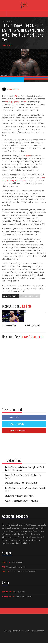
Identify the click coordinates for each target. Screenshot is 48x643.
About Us (6, 562)
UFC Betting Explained (32, 325)
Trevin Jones (26, 296)
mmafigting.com (12, 102)
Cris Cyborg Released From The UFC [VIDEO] (21, 483)
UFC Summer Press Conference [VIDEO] (19, 496)
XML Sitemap (8, 591)
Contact (5, 572)
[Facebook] (17, 636)
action (28, 155)
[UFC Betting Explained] (35, 316)
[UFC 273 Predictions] (13, 316)
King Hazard (14, 89)
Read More (25, 543)
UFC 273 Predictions (9, 325)
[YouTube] (22, 636)
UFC (15, 96)
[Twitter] (26, 636)
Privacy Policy (8, 596)
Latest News (7, 45)
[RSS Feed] (30, 636)
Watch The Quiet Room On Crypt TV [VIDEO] (21, 501)
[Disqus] (24, 372)
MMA (25, 102)
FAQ (3, 567)
